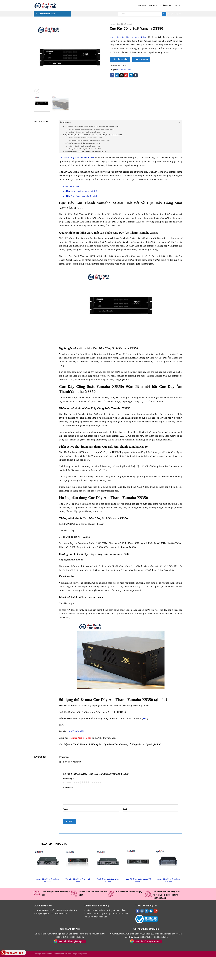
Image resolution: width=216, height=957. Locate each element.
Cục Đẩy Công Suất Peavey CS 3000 (77, 880)
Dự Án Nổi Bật (165, 5)
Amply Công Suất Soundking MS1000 (108, 880)
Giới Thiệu (142, 5)
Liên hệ (177, 5)
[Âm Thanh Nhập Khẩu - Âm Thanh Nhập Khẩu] (46, 6)
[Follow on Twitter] (146, 911)
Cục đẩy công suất (124, 24)
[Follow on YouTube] (156, 911)
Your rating (68, 779)
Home (112, 24)
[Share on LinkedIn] (131, 75)
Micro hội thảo (66, 910)
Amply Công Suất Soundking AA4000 (168, 880)
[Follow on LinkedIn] (151, 911)
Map (145, 718)
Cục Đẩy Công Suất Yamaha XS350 (128, 37)
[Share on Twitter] (117, 75)
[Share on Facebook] (112, 75)
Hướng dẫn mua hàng (116, 910)
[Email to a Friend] (121, 75)
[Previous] (38, 58)
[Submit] (164, 14)
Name (65, 809)
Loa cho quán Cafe (58, 913)
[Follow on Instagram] (142, 911)
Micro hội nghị (52, 910)
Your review (68, 787)
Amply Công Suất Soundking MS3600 (47, 880)
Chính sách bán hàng (95, 910)
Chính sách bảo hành (97, 917)
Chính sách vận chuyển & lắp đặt (99, 913)
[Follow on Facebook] (138, 911)
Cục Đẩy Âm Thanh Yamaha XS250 (79, 196)
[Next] (101, 58)
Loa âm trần (40, 910)
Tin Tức (152, 5)
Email (125, 809)
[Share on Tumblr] (135, 75)
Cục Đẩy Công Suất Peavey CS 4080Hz (138, 880)
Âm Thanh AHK (76, 731)
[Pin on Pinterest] (126, 75)
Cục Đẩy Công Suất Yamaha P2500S (80, 191)
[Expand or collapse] (179, 122)
